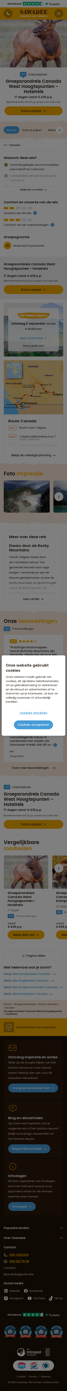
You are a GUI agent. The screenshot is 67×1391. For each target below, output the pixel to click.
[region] (33, 695)
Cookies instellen (33, 713)
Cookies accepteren (33, 725)
